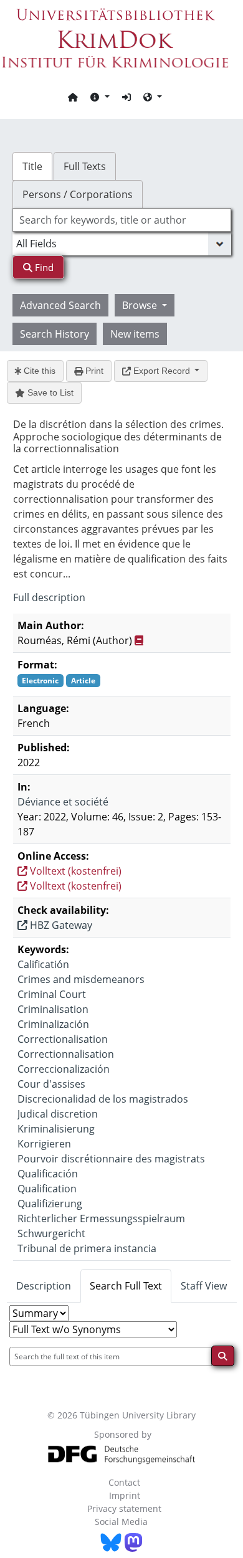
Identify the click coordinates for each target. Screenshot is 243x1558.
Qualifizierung (49, 1203)
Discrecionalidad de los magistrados (102, 1099)
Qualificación (47, 1173)
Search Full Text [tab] (126, 1286)
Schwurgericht (51, 1233)
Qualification (47, 1188)
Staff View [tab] (204, 1286)
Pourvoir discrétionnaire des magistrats (111, 1159)
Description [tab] (43, 1286)
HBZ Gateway (59, 925)
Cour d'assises (51, 1084)
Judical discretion (57, 1114)
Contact (124, 1482)
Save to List (49, 392)
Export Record (162, 371)
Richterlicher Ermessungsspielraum (101, 1218)
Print (93, 371)
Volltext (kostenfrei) (74, 871)
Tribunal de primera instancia (86, 1248)
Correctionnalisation (65, 1054)
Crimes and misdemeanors (81, 979)
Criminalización (53, 1024)
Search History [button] (54, 334)
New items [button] (135, 334)
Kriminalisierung (56, 1129)
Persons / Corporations (77, 194)
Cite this (38, 371)
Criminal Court (51, 994)
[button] (99, 96)
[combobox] (121, 220)
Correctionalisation (62, 1039)
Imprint (124, 1495)
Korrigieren (44, 1144)
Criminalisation (52, 1009)
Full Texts (85, 166)
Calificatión (43, 964)
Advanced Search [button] (60, 305)
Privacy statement (124, 1508)
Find (43, 267)
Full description (49, 597)
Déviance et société (62, 802)
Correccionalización (63, 1069)
